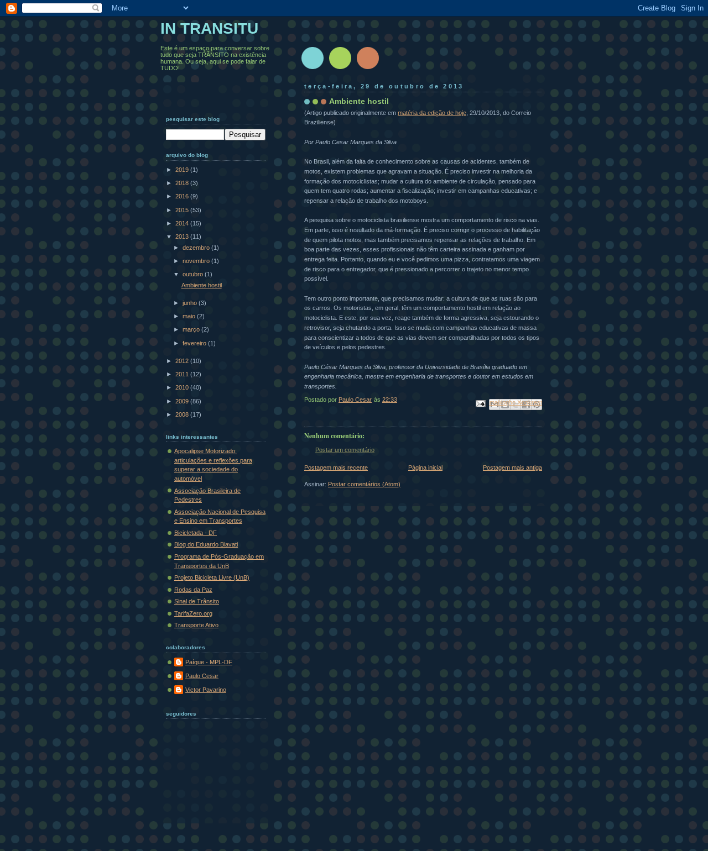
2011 (182, 374)
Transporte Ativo (196, 625)
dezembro (197, 247)
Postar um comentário (344, 449)
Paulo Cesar (201, 676)
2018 (182, 183)
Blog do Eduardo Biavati (206, 544)
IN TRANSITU (209, 28)
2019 (182, 169)
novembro (197, 261)
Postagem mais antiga (512, 467)
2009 (182, 401)
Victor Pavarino (205, 689)
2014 (182, 223)
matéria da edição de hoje (432, 112)
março (192, 329)
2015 (182, 210)
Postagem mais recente (336, 467)
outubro (194, 274)
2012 (182, 361)
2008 (182, 414)
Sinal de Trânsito (196, 601)
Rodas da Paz (193, 589)
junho (191, 303)
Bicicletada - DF (195, 532)
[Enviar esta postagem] (480, 403)
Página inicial (425, 467)
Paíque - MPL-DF (208, 662)
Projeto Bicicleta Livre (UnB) (211, 577)
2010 (182, 387)
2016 (182, 196)
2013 (182, 236)
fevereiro (195, 343)
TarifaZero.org (193, 613)
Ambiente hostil (201, 285)
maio (190, 316)
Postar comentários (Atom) (364, 484)
